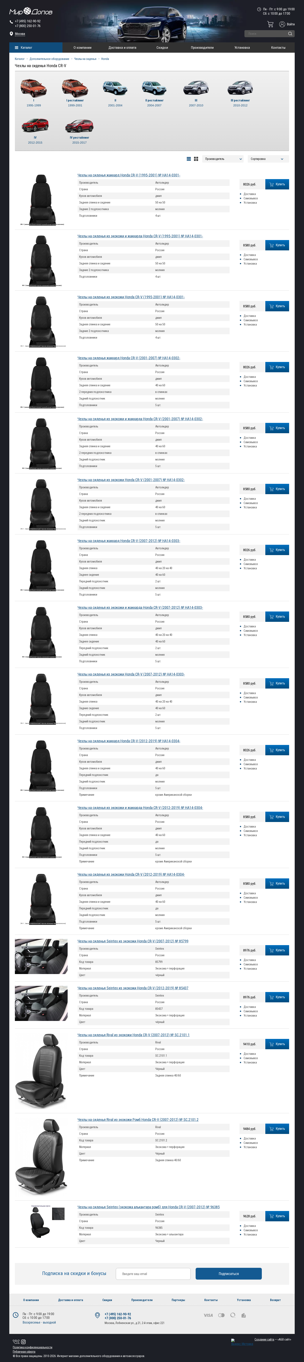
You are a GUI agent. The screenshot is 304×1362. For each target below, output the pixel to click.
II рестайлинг (154, 103)
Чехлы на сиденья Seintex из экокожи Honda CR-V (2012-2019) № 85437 (133, 988)
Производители (202, 47)
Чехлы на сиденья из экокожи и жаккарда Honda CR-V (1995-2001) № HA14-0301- (140, 236)
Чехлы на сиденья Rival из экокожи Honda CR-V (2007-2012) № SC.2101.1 (134, 1035)
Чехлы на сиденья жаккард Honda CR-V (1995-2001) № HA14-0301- (129, 175)
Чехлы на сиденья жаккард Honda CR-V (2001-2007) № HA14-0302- (129, 358)
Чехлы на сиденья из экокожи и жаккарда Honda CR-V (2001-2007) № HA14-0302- (140, 419)
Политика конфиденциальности (32, 1347)
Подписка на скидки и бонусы (75, 1273)
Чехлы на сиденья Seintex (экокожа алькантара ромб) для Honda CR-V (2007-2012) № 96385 (149, 1207)
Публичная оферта (24, 1351)
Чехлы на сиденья (85, 59)
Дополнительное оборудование (49, 59)
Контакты (278, 47)
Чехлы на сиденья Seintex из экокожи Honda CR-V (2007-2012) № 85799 (133, 941)
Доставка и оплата (122, 47)
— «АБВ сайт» (273, 1339)
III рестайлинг (240, 103)
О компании (82, 47)
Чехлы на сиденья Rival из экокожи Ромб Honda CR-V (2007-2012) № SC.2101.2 (138, 1119)
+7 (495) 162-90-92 (28, 21)
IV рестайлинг (79, 140)
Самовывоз (251, 198)
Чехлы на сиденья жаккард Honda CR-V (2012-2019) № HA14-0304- (129, 741)
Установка (242, 47)
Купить (280, 184)
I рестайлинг (75, 103)
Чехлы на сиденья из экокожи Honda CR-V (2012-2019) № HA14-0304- (131, 874)
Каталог (26, 47)
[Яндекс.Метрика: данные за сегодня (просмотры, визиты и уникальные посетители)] (242, 1342)
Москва (20, 34)
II (115, 103)
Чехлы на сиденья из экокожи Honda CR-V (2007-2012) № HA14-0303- (131, 674)
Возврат (275, 1300)
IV (35, 140)
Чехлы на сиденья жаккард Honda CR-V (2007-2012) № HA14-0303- (129, 541)
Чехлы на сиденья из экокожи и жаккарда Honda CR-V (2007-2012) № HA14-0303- (140, 607)
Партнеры (178, 1300)
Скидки (162, 47)
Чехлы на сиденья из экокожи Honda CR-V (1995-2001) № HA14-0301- (131, 297)
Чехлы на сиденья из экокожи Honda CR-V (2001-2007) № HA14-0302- (131, 480)
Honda (105, 59)
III (196, 103)
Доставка (250, 194)
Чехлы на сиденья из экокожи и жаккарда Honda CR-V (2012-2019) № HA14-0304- (140, 807)
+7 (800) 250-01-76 (28, 26)
